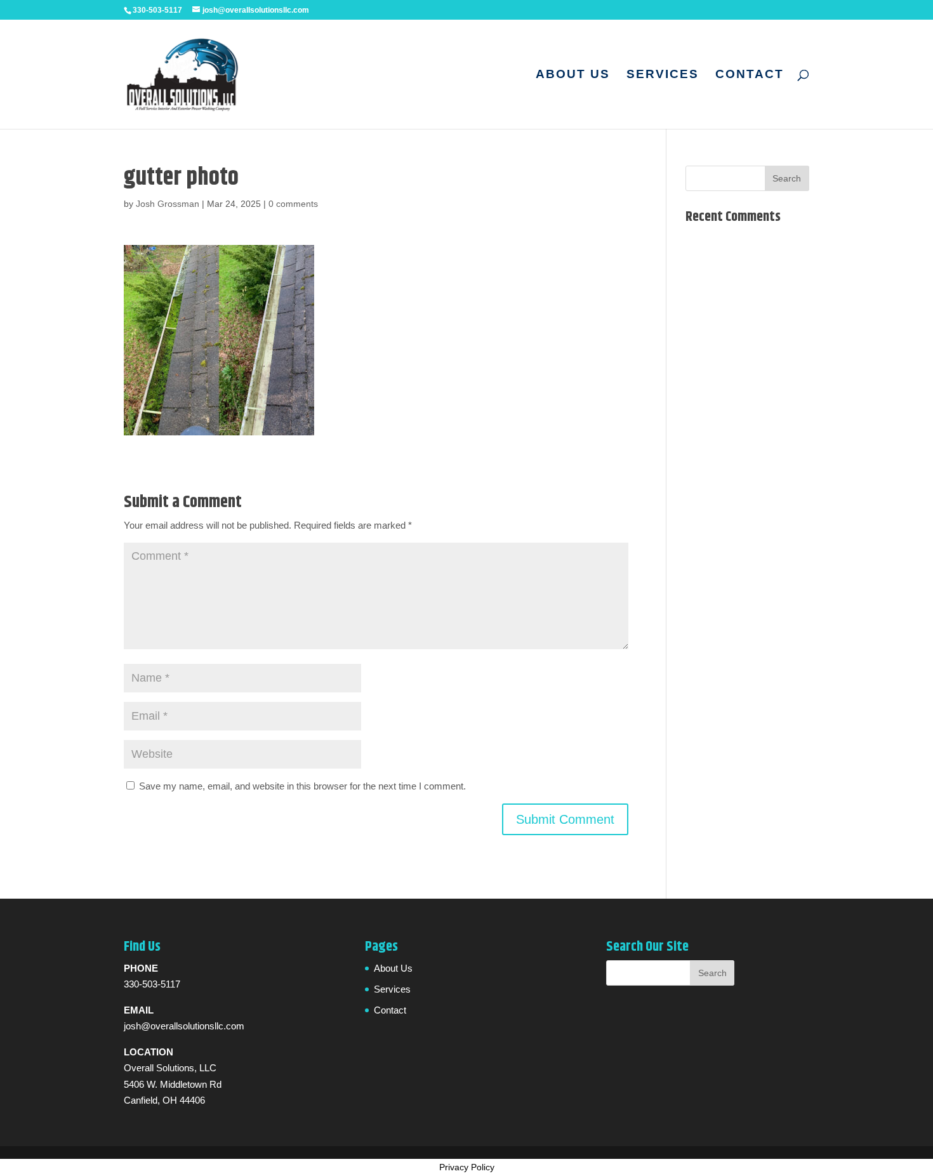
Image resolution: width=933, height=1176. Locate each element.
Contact (749, 75)
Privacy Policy (466, 1167)
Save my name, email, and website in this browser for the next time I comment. (302, 786)
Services (662, 75)
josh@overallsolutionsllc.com (184, 1026)
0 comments (293, 204)
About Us (573, 75)
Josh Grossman (167, 204)
